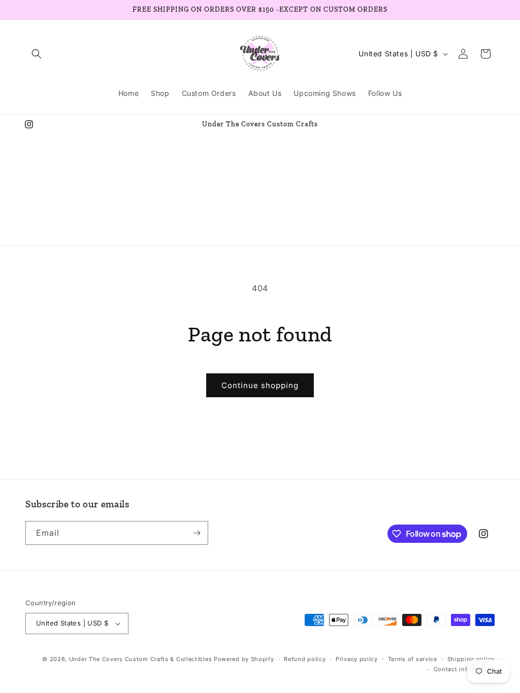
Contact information (464, 669)
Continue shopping (260, 385)
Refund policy (305, 659)
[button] (36, 54)
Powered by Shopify (244, 659)
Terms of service (412, 659)
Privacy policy (357, 659)
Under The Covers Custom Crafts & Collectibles (140, 659)
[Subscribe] (196, 533)
